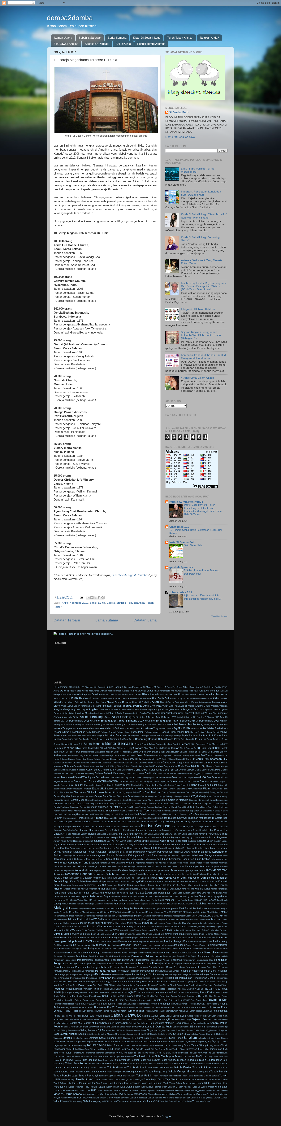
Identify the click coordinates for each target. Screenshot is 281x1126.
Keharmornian (137, 859)
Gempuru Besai (125, 796)
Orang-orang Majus (175, 934)
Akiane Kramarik (150, 694)
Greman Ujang (221, 803)
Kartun (212, 844)
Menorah (129, 916)
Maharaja (89, 904)
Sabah (106, 1015)
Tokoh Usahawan (180, 1079)
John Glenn (170, 834)
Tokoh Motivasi (136, 1067)
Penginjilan (220, 959)
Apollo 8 (120, 713)
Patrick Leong (220, 941)
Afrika (56, 690)
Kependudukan (84, 870)
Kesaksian (59, 874)
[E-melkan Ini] (88, 597)
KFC (82, 878)
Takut (151, 1045)
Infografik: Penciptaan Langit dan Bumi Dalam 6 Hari (201, 193)
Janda (193, 826)
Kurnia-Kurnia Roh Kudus (186, 501)
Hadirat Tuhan (104, 810)
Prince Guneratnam (112, 989)
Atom (131, 728)
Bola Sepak (207, 748)
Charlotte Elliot (145, 763)
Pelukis (145, 948)
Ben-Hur (202, 739)
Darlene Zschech (104, 773)
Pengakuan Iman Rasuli (65, 960)
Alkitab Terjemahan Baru (93, 702)
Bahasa (96, 732)
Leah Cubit (173, 896)
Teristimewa (78, 1053)
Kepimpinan (112, 870)
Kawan (161, 848)
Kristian (58, 888)
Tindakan (77, 1060)
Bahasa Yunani (212, 732)
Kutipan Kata (132, 892)
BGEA (66, 748)
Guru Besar (201, 807)
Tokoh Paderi (166, 1067)
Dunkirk (195, 781)
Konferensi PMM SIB (95, 885)
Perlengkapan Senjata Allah (182, 974)
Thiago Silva (212, 1056)
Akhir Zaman (135, 694)
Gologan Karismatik (97, 803)
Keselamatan (151, 874)
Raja (138, 996)
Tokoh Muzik (153, 1067)
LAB (142, 893)
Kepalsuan (58, 870)
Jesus (172, 830)
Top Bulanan (102, 1083)
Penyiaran (131, 967)
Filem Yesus (79, 792)
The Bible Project (180, 1053)
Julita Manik (156, 837)
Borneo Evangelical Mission (100, 752)
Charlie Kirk (117, 763)
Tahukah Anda (136, 602)
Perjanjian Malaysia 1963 (71, 974)
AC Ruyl (204, 687)
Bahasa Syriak (197, 732)
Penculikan (212, 952)
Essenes (58, 789)
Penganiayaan (101, 960)
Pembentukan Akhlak (203, 948)
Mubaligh (82, 923)
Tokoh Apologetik (170, 1060)
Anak (171, 706)
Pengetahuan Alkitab (159, 960)
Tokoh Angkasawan (150, 1060)
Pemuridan (185, 952)
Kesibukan (192, 874)
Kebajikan (199, 848)
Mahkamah (120, 903)
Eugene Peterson (83, 789)
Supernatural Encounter (98, 1041)
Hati (162, 814)
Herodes (81, 818)
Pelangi (75, 948)
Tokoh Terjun (150, 1079)
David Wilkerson (178, 773)
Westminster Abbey (78, 1097)
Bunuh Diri (176, 755)
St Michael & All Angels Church (198, 1034)
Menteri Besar (149, 916)
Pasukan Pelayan (136, 941)
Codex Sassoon (77, 770)
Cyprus (182, 770)
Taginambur (64, 1045)
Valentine (179, 1090)
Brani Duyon (152, 752)
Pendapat (58, 956)
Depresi (100, 777)
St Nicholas (219, 1034)
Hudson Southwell (178, 818)
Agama (64, 690)
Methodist (202, 915)
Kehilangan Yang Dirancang (112, 863)
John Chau (159, 834)
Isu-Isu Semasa (155, 826)
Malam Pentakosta (218, 903)
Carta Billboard (168, 759)
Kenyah (214, 866)
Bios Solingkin (155, 748)
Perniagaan (91, 978)
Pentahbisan (131, 963)
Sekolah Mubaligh (92, 1023)
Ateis (121, 728)
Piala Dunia (85, 985)
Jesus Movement (184, 830)
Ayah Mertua (167, 728)
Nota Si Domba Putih (182, 542)
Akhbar (125, 694)
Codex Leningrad (62, 770)
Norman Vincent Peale (136, 930)
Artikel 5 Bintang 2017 (131, 720)
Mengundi (120, 916)
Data (115, 773)
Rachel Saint (150, 992)
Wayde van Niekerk (205, 1094)
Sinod (183, 1030)
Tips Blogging (90, 1060)
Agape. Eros (75, 691)
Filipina (90, 792)
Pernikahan (104, 977)
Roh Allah (201, 1007)
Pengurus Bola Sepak (107, 963)
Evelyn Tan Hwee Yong (138, 788)
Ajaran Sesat (91, 694)
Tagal (56, 1045)
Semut (206, 1023)
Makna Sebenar (186, 903)
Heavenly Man (207, 814)
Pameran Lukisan (88, 937)
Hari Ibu (216, 811)
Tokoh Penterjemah (200, 1071)
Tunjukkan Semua (219, 616)
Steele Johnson (80, 1038)
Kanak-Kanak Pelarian (100, 844)
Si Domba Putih (179, 112)
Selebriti (132, 1023)
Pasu (115, 941)
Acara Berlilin (215, 687)
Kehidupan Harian (179, 859)
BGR (72, 748)
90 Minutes (148, 687)
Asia (221, 724)
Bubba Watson (99, 755)
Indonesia (152, 821)
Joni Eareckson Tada (70, 837)
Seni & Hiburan (71, 1027)
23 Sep (77, 687)
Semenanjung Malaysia (162, 1023)
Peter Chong (134, 981)
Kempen (163, 866)
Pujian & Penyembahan (77, 992)
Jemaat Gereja (104, 830)
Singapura (152, 1030)
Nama (218, 923)
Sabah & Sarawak (90, 37)
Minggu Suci (164, 919)
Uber (164, 1087)
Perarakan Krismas (196, 967)
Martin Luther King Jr (217, 908)
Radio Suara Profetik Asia (88, 996)
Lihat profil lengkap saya (180, 136)
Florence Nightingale (122, 792)
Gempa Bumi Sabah (105, 796)
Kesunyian (212, 874)
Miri (187, 919)
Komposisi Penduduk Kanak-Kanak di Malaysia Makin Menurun (203, 357)
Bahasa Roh (183, 732)
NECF (125, 926)
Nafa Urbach (209, 923)
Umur (99, 1090)
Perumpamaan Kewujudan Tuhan (69, 981)
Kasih (219, 844)
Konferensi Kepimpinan (72, 885)
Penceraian (198, 952)
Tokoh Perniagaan (126, 1075)
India (143, 821)
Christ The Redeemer (193, 763)
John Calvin (147, 834)
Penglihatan (76, 963)
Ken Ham (205, 866)
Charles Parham (80, 763)
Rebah (71, 1004)
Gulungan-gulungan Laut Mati (102, 807)
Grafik (198, 803)
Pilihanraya (141, 985)
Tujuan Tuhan (112, 1087)
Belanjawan (186, 739)
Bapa (159, 735)
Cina (175, 766)
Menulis (159, 916)
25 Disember (88, 687)
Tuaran (71, 1087)
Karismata (157, 844)
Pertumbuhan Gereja (204, 978)
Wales (115, 1094)
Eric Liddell (211, 785)
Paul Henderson (61, 945)
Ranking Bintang (213, 996)
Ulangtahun (221, 1086)
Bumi (157, 755)
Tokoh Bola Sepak (76, 1063)
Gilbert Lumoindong (218, 800)
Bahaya (223, 732)
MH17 (216, 916)
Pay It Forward (98, 945)
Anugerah (159, 709)
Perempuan (123, 970)
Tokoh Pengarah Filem (133, 1071)
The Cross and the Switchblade (89, 1056)
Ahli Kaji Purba (197, 690)
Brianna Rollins (187, 752)
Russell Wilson (68, 1016)
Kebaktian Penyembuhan (159, 851)
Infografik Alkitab (178, 821)
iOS (82, 826)
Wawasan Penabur (186, 1094)
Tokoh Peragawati (107, 1076)
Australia (145, 728)
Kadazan (192, 841)
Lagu (148, 892)
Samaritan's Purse (91, 1019)
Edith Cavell (107, 785)
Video (57, 1094)
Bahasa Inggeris (152, 732)
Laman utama (106, 620)
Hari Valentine (152, 814)
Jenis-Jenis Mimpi (120, 830)
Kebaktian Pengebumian (109, 851)
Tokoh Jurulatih (164, 1063)
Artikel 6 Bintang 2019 (139, 724)
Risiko (125, 1007)
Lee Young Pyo (214, 896)
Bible (78, 748)
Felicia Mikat (181, 789)
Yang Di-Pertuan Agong (89, 1101)
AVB (152, 728)
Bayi (121, 739)
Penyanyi (222, 963)
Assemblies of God (109, 728)
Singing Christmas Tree (169, 1030)
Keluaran (82, 866)
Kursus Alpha (118, 893)
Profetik (162, 989)
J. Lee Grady (183, 826)
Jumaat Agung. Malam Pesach (193, 837)
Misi (197, 919)
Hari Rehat (128, 814)
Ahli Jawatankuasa (179, 691)
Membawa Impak (66, 916)
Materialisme (135, 912)
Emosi (183, 785)
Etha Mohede (68, 789)
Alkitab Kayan (220, 698)
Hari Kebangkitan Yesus (75, 814)
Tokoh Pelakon (201, 1067)
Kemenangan (130, 866)
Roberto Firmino (159, 1007)
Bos (144, 752)
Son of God (139, 1034)
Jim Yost (63, 834)
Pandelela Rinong (107, 937)
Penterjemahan (161, 963)
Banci (93, 602)
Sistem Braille (193, 1030)
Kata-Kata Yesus (91, 848)
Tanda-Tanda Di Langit (196, 1045)
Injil (189, 821)
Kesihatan (201, 874)
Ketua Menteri (61, 878)
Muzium (137, 923)
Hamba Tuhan (126, 811)
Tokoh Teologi (121, 1079)
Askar (76, 728)
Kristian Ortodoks (71, 889)
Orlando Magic (213, 934)
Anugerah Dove (210, 709)
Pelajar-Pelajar (192, 945)
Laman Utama (63, 37)
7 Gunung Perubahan (132, 687)
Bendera (217, 739)
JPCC (147, 837)
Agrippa (125, 691)
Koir (146, 881)
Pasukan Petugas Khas (176, 941)
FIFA (190, 788)
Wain (109, 1094)
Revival (201, 1003)
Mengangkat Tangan (105, 916)
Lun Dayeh (222, 900)
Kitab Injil (135, 881)
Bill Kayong (122, 748)
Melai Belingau (213, 912)
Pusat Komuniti (95, 992)
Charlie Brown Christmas (99, 763)
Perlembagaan (161, 974)
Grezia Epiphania (61, 807)
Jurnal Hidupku (74, 841)
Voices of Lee (93, 1094)
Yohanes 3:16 (152, 1101)
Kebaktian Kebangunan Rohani (78, 851)
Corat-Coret (141, 769)
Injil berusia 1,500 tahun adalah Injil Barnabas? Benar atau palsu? (202, 597)
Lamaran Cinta (60, 896)
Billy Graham (135, 748)
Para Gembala (155, 937)
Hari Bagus (179, 811)
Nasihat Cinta (95, 926)
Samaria (77, 1019)
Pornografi (70, 988)
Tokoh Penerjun (113, 1072)
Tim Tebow (67, 1060)
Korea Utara (154, 885)
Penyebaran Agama (64, 967)
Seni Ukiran (94, 1027)
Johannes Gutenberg (107, 834)
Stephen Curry (114, 1038)
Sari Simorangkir (162, 1019)
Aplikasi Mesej (84, 713)
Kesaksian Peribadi (97, 43)
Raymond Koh (217, 999)
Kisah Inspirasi (112, 881)
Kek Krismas (160, 863)
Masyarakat (95, 912)
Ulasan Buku (59, 1090)
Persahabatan (118, 978)
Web (217, 1094)
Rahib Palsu (108, 996)
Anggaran (222, 706)
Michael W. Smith (94, 919)
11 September (61, 687)
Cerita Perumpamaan (209, 758)
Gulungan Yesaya (78, 807)
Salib (183, 1015)
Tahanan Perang (78, 1045)
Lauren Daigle (103, 896)
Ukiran (211, 1087)
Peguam (156, 945)
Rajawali (181, 996)
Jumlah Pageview (218, 837)
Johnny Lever (205, 834)
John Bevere (135, 833)
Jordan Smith (88, 837)
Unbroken (107, 1090)
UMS (93, 1090)
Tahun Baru (113, 1045)
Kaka (64, 844)
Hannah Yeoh (142, 810)
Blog (197, 747)
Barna (64, 739)
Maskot (85, 912)
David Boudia (138, 773)
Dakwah (190, 770)
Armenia (68, 717)
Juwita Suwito (141, 841)
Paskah (79, 941)
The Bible (166, 1052)
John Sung (193, 834)
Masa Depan (75, 912)
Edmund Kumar (122, 785)
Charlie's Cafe (130, 762)
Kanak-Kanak (82, 844)
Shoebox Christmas (142, 1026)
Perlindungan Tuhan (206, 974)
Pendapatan (69, 956)
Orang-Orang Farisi (155, 934)
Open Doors (117, 934)
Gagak (195, 792)
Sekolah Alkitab (220, 1019)
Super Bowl (81, 1041)
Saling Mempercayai (196, 1016)
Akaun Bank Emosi (112, 694)
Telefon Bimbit (165, 1049)
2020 (71, 687)
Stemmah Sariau (97, 1038)
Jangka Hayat (204, 826)
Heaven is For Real (189, 814)
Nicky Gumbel (88, 930)
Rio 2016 (112, 1007)
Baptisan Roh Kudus (210, 735)
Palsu (71, 937)
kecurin (101, 859)
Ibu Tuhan (76, 821)
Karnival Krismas (184, 844)
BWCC (204, 755)
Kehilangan (60, 862)
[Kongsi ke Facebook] (99, 597)
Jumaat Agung (170, 837)
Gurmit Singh (183, 807)
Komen (188, 881)
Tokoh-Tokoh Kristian (180, 37)
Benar (210, 739)
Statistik (121, 602)
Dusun (203, 781)
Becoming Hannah (146, 739)
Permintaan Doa (77, 978)
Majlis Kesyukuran (157, 904)
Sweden (166, 1041)
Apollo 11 (111, 713)
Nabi (199, 923)
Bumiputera (166, 755)
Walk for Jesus (126, 1094)
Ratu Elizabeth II (154, 1000)
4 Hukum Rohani (112, 687)
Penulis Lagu (189, 963)
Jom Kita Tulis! (219, 833)
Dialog (145, 777)
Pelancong (66, 948)
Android (214, 706)
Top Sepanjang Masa (135, 1083)
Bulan (147, 755)
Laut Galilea (138, 896)
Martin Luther (200, 908)
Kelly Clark (72, 866)
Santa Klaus (114, 1019)
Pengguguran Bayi (204, 960)
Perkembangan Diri (142, 974)
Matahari (105, 912)
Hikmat (89, 818)
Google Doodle (147, 803)
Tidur (221, 1056)
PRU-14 (208, 988)
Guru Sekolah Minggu (217, 807)
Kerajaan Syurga (152, 870)
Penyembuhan (117, 967)
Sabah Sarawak (125, 1015)
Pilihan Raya (128, 985)
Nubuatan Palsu (199, 930)
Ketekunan (222, 874)
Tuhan (93, 1086)
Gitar (77, 803)
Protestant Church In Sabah (190, 989)
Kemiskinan (153, 866)
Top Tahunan (155, 1083)
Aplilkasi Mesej (98, 713)
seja (189, 1019)
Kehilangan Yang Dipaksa (83, 862)
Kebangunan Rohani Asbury (77, 855)
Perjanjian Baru (207, 970)
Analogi (191, 706)
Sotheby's (162, 1034)
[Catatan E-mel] (81, 597)
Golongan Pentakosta (117, 803)
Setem (113, 1027)
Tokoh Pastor (183, 1067)
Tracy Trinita (175, 1083)
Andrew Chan (202, 705)
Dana (217, 770)
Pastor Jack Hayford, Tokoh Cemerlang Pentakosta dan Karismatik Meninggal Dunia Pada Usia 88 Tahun (203, 509)
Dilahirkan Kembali (162, 777)
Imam (107, 821)
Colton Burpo (93, 769)
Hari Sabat (140, 814)
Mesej (176, 916)
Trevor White (203, 1083)
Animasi (104, 709)
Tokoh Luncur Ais (98, 1067)
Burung (185, 755)
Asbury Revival (211, 724)
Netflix (168, 926)
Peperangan (142, 967)
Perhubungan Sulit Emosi (167, 971)
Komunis (214, 881)
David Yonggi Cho (194, 773)
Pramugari (87, 989)
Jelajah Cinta (73, 830)
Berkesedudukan (164, 744)
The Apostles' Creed (151, 1053)
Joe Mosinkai (74, 834)
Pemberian (74, 952)
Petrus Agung (186, 981)
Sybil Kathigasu (178, 1041)
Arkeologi (58, 717)
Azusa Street (197, 728)
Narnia (75, 926)
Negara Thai (143, 926)
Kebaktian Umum (182, 852)
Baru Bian (73, 739)
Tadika (224, 1041)
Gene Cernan (140, 796)
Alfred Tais (203, 694)
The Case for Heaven (217, 1053)
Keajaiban (177, 848)
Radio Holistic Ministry (189, 992)
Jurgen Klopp (60, 841)
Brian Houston (172, 752)
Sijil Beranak (104, 1030)
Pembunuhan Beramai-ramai (114, 953)
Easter (64, 785)
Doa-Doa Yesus (65, 781)
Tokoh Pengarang (156, 1071)
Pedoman (116, 945)
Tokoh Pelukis (61, 1071)
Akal (100, 694)
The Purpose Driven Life (174, 1056)
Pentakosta (144, 963)
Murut (123, 923)
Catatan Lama (145, 620)
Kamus (70, 844)
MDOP (182, 912)
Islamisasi (108, 826)
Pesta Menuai (120, 981)
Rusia (57, 1015)
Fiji (194, 789)
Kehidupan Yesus (219, 859)
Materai (125, 912)
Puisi (56, 992)
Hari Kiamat (94, 814)
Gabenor (181, 792)
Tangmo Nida (214, 1045)
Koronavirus (168, 885)
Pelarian (83, 948)
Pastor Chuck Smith (102, 941)
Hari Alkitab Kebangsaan (162, 811)
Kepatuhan (69, 870)
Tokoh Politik (144, 1075)
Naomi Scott (65, 926)
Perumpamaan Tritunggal (98, 981)
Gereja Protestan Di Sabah (115, 800)
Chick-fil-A (157, 763)
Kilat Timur (107, 878)
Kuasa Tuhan (168, 889)
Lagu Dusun (158, 893)
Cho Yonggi (176, 762)
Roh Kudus (213, 1007)
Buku (139, 755)
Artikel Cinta (123, 43)
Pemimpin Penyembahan (149, 953)
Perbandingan (77, 971)
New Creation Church (182, 926)
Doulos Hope (159, 781)
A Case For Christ (173, 687)
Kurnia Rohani (82, 892)
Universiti (159, 1090)
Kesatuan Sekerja (134, 874)
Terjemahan (89, 1053)
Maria (175, 908)
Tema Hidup (203, 1049)
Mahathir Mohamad (104, 904)
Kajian (57, 844)
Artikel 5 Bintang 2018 (158, 720)
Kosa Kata (198, 885)
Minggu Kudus (150, 919)
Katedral (103, 848)
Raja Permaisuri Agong (166, 996)
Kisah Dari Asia (182, 877)
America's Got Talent (91, 706)
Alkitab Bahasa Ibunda (103, 698)
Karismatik (168, 844)
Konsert (122, 885)
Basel (93, 739)
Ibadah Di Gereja (213, 818)
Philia (207, 981)
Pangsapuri (133, 937)
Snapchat (223, 1030)
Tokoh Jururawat (180, 1063)
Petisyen (175, 981)
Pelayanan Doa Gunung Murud (116, 948)
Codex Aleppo (221, 766)
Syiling (207, 1041)
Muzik (130, 923)
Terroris (119, 1052)
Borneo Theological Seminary (127, 752)
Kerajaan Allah (136, 870)
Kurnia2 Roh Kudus (100, 892)
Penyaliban (212, 963)
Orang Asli (130, 934)
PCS (108, 945)
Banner (153, 735)
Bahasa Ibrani (137, 732)
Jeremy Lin (141, 830)
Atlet (127, 728)
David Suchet (163, 773)
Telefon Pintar (178, 1049)
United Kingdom (147, 1090)
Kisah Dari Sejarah (204, 877)
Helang (217, 814)
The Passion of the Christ (147, 1056)
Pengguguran (189, 960)
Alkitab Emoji (176, 698)
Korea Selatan (140, 885)
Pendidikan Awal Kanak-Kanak (103, 956)
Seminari (188, 1023)
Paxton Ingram (83, 945)
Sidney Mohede (88, 1030)
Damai (198, 770)
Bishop (166, 748)
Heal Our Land (171, 814)
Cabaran (63, 759)
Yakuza (72, 1101)
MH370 (223, 915)
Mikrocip (132, 919)
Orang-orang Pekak (195, 934)
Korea (130, 885)
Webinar (223, 1094)
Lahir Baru (196, 893)
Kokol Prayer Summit (159, 881)
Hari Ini (224, 811)
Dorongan (147, 781)
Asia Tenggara (64, 728)
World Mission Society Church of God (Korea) (191, 1098)
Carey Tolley (134, 759)
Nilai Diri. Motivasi (104, 930)
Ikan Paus (91, 821)
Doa (203, 777)
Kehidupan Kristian (200, 859)
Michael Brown (60, 919)
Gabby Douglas (169, 792)
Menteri (138, 915)
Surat (111, 1041)
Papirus (143, 937)
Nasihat (83, 926)
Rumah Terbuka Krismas (200, 1011)
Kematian (102, 866)
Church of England (163, 766)
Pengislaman (61, 963)
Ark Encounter (220, 713)
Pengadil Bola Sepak (187, 956)
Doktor (77, 781)
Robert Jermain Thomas (140, 1007)
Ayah (158, 728)
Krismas (222, 885)
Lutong (57, 903)
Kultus (207, 889)
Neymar (198, 926)
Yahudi (57, 1101)
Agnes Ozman (100, 691)
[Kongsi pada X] (95, 597)
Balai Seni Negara (95, 735)
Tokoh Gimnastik (108, 1063)
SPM (170, 1034)
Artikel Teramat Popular (183, 724)
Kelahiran (214, 863)
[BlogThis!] (92, 597)
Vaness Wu (188, 1090)
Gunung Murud (170, 807)
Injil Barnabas (198, 821)
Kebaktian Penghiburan (134, 852)
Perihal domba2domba (151, 43)
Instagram (59, 826)
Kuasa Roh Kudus (152, 889)
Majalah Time (133, 904)
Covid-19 (168, 769)
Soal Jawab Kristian (66, 43)
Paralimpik (200, 937)
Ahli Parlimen (212, 690)
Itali (173, 826)
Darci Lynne (74, 773)
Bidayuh (103, 748)
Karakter (138, 844)
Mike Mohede (120, 919)
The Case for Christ (197, 1053)
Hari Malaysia (106, 814)
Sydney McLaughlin (195, 1041)
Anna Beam (114, 709)
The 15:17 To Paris (132, 1053)
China (166, 762)
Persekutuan (157, 978)
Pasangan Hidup (64, 941)
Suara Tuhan (176, 1038)
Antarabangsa (146, 709)
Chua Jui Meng (109, 766)
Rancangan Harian (195, 996)
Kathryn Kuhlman (142, 848)
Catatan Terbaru (67, 620)
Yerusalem (122, 1101)
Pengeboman (142, 960)
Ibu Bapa (66, 821)
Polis (210, 985)
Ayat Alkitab (182, 728)
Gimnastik (69, 803)
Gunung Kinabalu (154, 807)
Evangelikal (99, 788)
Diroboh (182, 777)
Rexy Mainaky (212, 1004)
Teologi (68, 1052)
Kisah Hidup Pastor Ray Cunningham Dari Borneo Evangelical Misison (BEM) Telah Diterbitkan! (203, 286)
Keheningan (150, 859)
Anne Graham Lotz (130, 709)
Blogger (166, 1116)
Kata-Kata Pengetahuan (71, 848)
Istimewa (125, 826)
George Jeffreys (166, 796)
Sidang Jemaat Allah (70, 1030)
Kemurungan (192, 866)
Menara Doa (89, 916)
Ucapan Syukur (199, 1087)
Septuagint (105, 1027)
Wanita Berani (154, 1094)
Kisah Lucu (124, 881)
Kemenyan (142, 866)
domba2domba (70, 18)
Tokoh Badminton (189, 1060)
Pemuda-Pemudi (170, 952)
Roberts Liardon (175, 1007)
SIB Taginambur (209, 1027)
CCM (192, 759)
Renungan (165, 1003)
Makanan (172, 903)
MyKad (145, 923)
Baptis (185, 735)
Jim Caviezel (216, 830)
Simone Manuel (133, 1030)
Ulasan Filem (72, 1090)
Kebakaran (210, 848)
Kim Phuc (131, 878)
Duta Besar (212, 781)
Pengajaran (204, 956)
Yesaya (132, 1101)
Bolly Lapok (221, 748)
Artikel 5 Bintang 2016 (103, 720)
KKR (141, 881)
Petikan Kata (164, 981)
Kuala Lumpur (125, 889)
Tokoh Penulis (218, 1071)
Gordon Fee (161, 803)
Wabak (103, 1094)
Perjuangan (89, 974)
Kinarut (153, 878)
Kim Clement (119, 878)
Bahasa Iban (123, 732)
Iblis (56, 821)
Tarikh (69, 1049)
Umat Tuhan (84, 1090)
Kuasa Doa (137, 889)
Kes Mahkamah (216, 870)
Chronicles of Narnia (92, 766)
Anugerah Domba (192, 709)
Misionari (216, 919)
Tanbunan (159, 1045)
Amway (165, 706)
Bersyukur (201, 744)
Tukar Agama (127, 1086)
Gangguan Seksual (218, 792)
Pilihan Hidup (115, 985)
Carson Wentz (148, 759)
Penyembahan (100, 967)
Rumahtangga (220, 1010)
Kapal (114, 844)
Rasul (121, 1000)
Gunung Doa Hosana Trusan (132, 807)
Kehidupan (162, 859)
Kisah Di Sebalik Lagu (146, 37)
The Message (127, 1056)
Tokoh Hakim (135, 1063)
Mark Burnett (185, 908)
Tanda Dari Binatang (174, 1045)
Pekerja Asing (167, 945)
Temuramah (216, 1049)
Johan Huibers (88, 833)
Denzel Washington (84, 777)
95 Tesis (158, 687)
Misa (192, 919)
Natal (107, 926)
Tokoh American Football (126, 1060)
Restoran (192, 1004)
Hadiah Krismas (89, 811)
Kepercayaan (100, 870)
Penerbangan (169, 956)
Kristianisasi (104, 888)
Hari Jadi (58, 814)
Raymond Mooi (60, 1004)
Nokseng (121, 930)
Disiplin (190, 777)
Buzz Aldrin (194, 755)
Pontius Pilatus (220, 985)
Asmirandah (85, 728)
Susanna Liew (146, 1041)
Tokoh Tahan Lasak (104, 1079)
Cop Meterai (127, 770)
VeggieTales (200, 1090)
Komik (195, 881)
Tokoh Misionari (117, 1067)
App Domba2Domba (145, 713)
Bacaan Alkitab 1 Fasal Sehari (69, 732)
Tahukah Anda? (209, 37)
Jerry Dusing (162, 830)
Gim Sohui (58, 803)
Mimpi (140, 919)
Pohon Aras (182, 985)
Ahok (80, 694)
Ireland (88, 826)
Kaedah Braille (220, 841)
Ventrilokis (211, 1090)
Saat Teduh (95, 1015)
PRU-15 (216, 989)
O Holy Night (213, 930)
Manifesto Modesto (106, 908)
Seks (125, 1023)
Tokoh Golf (123, 1063)
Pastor (87, 941)
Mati (143, 912)
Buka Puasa (119, 755)
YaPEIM (105, 1101)
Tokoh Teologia (135, 1079)
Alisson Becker (61, 698)
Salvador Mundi (214, 1016)
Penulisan (201, 963)
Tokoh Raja (199, 1076)
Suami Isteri (162, 1038)
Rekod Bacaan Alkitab (126, 1004)
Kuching (199, 888)
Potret (79, 989)
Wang (137, 1094)
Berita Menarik (94, 743)
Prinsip (141, 989)
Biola (146, 748)
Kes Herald (199, 870)
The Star (191, 1056)
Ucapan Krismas (184, 1087)
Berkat (138, 744)
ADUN (224, 687)
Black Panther (186, 748)
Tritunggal (216, 1083)
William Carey (106, 1098)
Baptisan (193, 735)
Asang (200, 724)
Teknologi (131, 1049)
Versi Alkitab (221, 1090)
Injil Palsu (210, 821)
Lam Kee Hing (208, 893)
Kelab (179, 863)
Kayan (168, 848)
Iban (225, 818)
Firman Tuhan (103, 792)
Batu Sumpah (112, 739)
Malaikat (201, 903)
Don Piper (123, 781)
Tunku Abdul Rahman (151, 1087)
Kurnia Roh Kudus (63, 892)
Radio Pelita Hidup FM (64, 996)
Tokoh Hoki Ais (149, 1063)
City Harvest (207, 766)
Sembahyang (143, 1023)
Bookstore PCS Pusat (76, 752)
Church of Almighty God (142, 766)
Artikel (76, 717)
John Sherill (181, 834)
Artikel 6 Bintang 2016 (97, 724)
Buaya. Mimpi (85, 755)
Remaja (155, 1003)
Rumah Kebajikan (179, 1011)
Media (189, 912)
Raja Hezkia (148, 996)
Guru (192, 807)
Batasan (100, 739)
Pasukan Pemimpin (154, 941)
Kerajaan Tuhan (169, 870)
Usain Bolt (169, 1090)
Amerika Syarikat (132, 705)
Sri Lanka (178, 1034)
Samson (104, 1019)
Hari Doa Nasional (203, 811)
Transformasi (189, 1083)
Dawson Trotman (212, 773)
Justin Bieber (127, 841)
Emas (177, 785)
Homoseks (130, 818)
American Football (111, 705)
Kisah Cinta (165, 877)
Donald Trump (135, 781)
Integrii (68, 826)
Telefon (154, 1049)
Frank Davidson (153, 792)
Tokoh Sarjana (212, 1076)
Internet (76, 826)
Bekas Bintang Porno (169, 739)
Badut (88, 732)
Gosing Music (173, 803)
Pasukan (123, 941)
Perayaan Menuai (62, 971)
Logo (124, 900)
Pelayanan (94, 948)
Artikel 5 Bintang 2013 (208, 717)
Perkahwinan (103, 974)
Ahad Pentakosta (162, 691)
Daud (128, 773)
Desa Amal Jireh (111, 777)
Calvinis (97, 759)
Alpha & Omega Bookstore (172, 702)
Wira (165, 1097)
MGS (210, 916)
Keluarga (92, 866)
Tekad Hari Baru (98, 1049)
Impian (121, 821)
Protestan (171, 989)
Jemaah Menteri (88, 830)
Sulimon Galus (213, 1038)
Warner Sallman (169, 1094)
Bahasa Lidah (168, 732)
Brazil (162, 751)
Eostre (201, 785)
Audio (137, 728)
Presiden (97, 988)
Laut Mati (149, 896)
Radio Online (221, 992)
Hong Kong (142, 818)
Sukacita (202, 1038)
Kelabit (206, 863)
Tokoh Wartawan (199, 1079)
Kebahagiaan (188, 848)
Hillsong (98, 817)
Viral (63, 1094)
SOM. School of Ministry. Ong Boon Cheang (112, 1034)
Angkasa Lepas (79, 709)
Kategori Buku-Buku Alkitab (120, 848)
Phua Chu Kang (70, 985)
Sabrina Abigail (150, 1015)
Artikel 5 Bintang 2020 (207, 720)
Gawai (57, 796)
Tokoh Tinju (164, 1079)
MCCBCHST (173, 912)
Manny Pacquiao (124, 908)
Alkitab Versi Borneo (118, 702)
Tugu (86, 1087)
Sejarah (196, 1019)
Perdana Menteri (105, 970)
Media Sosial (199, 912)
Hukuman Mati (195, 818)
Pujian (62, 992)
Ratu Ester (169, 1000)
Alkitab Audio (86, 698)
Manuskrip (167, 908)
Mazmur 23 (160, 912)
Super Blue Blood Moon (64, 1041)
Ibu (60, 821)
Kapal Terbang (125, 844)
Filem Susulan (66, 792)
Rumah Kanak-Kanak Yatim (158, 1011)
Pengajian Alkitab (219, 956)
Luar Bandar (182, 900)
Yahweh (65, 1101)
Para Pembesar (169, 937)
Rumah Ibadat (135, 1010)
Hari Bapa (190, 811)
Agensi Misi (87, 691)
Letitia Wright (77, 900)
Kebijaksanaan (78, 859)
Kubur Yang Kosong (184, 889)
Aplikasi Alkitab (69, 713)
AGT (132, 691)
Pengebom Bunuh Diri (122, 960)
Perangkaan (179, 967)
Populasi (59, 988)
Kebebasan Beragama (204, 855)
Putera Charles (110, 992)
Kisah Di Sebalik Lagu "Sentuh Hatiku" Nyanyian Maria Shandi (204, 216)
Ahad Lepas (146, 690)
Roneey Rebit (69, 1011)
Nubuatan (186, 930)
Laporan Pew (74, 896)
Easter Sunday (75, 785)
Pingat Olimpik (169, 985)
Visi (84, 1094)
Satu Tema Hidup (193, 545)
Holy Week (119, 818)
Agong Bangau (114, 691)
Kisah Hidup (98, 881)
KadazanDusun (205, 841)
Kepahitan (222, 866)
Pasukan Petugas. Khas (200, 941)
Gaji (207, 792)
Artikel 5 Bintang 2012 (187, 717)
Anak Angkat (181, 706)
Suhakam (190, 1037)
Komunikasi (203, 881)
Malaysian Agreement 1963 (84, 908)
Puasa (224, 988)
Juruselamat (87, 841)
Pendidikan (82, 956)
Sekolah (207, 1019)
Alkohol (135, 702)
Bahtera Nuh (60, 735)
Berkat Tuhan (148, 744)
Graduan (190, 803)
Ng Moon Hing (208, 926)
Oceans (223, 930)
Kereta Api (183, 870)
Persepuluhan (171, 978)
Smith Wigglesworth (209, 1030)
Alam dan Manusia (168, 694)
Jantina (214, 826)
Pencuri (223, 953)
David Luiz (150, 773)
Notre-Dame (176, 930)
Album (181, 694)
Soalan (82, 1034)
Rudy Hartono (88, 1011)
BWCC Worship (215, 755)
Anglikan (94, 709)
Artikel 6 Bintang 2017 (118, 724)
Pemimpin (132, 953)
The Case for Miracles (64, 1056)
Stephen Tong (129, 1038)
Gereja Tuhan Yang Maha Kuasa (144, 800)
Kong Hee (112, 885)
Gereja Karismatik (62, 800)
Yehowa (113, 1101)
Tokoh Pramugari (160, 1076)
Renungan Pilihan (179, 1004)
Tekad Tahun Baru (116, 1049)
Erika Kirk (222, 785)
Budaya (109, 755)
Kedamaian (125, 859)
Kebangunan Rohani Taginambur (174, 855)
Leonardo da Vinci (62, 900)
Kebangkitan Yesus (201, 851)
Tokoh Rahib (187, 1076)
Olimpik (58, 933)
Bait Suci (81, 735)
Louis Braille (151, 900)
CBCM (186, 759)
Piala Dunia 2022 (100, 985)
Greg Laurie (207, 803)
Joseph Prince (118, 837)
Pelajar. (202, 945)
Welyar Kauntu (60, 1098)
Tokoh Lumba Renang (77, 1067)
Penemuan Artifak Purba (146, 956)
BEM (194, 739)
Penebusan (124, 956)
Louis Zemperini (166, 900)
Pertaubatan (185, 978)
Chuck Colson (123, 766)
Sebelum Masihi (178, 1019)
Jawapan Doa (60, 830)
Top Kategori (116, 1083)
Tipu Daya (102, 1060)
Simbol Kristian (118, 1030)
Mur (112, 923)
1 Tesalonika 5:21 (180, 592)
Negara (132, 926)
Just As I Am (113, 841)
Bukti (133, 755)
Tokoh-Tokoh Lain (62, 1083)
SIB (191, 1026)
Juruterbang (100, 841)
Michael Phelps (76, 919)
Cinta (181, 766)
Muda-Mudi (94, 923)
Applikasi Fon (180, 713)
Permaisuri (64, 978)
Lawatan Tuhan (160, 896)
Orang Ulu (140, 934)
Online (108, 934)
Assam (95, 728)
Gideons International (199, 800)
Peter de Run (149, 981)
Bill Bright (112, 748)
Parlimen (211, 937)
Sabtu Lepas (166, 1016)
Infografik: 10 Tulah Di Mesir (198, 309)
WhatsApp (94, 1098)
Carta (158, 759)
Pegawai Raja (146, 945)
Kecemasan (91, 859)
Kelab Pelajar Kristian (192, 863)
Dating (122, 773)
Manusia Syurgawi (152, 908)
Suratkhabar (132, 1041)
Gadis (189, 792)
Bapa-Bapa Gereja (172, 735)
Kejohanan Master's (145, 863)
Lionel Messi (90, 900)
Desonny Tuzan (127, 777)
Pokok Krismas (195, 985)
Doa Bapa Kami (215, 777)
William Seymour (121, 1098)
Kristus (114, 889)
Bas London (84, 739)
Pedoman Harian (130, 945)
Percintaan (89, 971)
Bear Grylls (129, 739)
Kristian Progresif (89, 889)
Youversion (198, 1101)
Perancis (153, 967)
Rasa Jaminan (102, 1000)
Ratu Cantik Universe (135, 1000)
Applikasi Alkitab (163, 713)
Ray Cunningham (199, 1000)
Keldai (63, 866)
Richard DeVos (86, 1007)
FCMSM (171, 789)
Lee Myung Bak (186, 896)
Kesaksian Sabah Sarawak (109, 874)
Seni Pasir (83, 1027)
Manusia (138, 908)
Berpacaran (187, 744)
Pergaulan (134, 971)
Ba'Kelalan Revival (213, 728)
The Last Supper (112, 1056)
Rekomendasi (143, 1004)
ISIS (100, 826)
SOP (147, 1034)
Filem (206, 788)
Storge (153, 1038)
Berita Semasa (117, 37)
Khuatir (88, 878)
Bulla (152, 755)
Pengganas (176, 960)
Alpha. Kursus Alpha (194, 702)
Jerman (152, 830)
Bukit (128, 755)
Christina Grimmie (72, 766)
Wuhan (217, 1098)
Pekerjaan (179, 945)
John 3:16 (122, 833)
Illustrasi (100, 821)
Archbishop (194, 713)
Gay (63, 796)
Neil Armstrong (157, 926)
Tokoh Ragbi (175, 1076)
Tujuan (101, 1086)
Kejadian (130, 862)
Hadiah (57, 811)
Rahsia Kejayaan (126, 996)
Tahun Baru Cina (127, 1045)
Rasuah (113, 1000)
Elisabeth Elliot (138, 785)
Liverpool (101, 900)
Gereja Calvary (220, 796)
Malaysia (62, 907)
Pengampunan (85, 960)
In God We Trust (132, 821)
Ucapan (171, 1087)
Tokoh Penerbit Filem (95, 1071)
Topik (165, 1083)
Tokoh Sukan (85, 1079)
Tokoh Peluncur (76, 1072)
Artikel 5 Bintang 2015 (77, 720)
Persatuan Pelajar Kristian (138, 978)
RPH (78, 1011)
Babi (225, 728)
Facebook (156, 788)
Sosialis (153, 1034)
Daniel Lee (63, 773)
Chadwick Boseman (63, 763)
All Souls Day (145, 702)
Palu (77, 937)
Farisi (164, 789)
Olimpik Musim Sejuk (74, 934)
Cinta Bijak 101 (179, 526)
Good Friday (134, 803)
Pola (205, 985)
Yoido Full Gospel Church (171, 1101)
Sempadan (198, 1023)
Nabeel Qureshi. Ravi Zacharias (181, 923)
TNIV (110, 1060)
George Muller (181, 796)
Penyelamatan (82, 967)
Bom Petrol (59, 751)
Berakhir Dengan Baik (72, 744)
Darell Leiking (87, 773)
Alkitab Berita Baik (159, 698)
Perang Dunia (165, 967)
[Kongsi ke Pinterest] (103, 597)
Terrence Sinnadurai (105, 1053)
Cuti (176, 770)
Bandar (126, 735)
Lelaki (224, 896)
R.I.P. (140, 992)
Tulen (137, 1087)
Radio (175, 992)
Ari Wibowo (206, 713)
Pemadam (154, 948)
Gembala (71, 796)
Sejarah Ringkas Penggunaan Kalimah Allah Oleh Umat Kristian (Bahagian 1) (201, 335)
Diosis (175, 777)
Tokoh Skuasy (68, 1079)
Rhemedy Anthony (69, 1007)
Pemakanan (165, 948)
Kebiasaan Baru (62, 859)
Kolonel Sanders (176, 881)
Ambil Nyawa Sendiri (70, 706)
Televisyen (191, 1049)
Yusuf (207, 1101)
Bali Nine (110, 735)
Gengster (152, 796)
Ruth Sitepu (82, 1015)
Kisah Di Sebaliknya (80, 881)
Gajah (202, 792)
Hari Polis (118, 814)
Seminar (179, 1023)
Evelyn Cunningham (116, 789)
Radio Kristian (207, 992)
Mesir (194, 916)
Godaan (84, 803)
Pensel (121, 963)
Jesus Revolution (201, 830)
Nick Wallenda (73, 930)
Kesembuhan (168, 874)
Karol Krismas (201, 844)
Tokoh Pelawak (220, 1067)
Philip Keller (215, 981)
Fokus (136, 792)
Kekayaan (171, 863)
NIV (115, 930)
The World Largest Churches (131, 575)
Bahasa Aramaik (108, 732)
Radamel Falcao (163, 992)
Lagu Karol (171, 892)
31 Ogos (98, 687)
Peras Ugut (212, 967)
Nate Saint (115, 926)
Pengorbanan (90, 963)
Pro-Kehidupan (151, 989)
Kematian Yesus (115, 866)
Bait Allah (72, 735)
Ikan (83, 821)
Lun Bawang (209, 900)
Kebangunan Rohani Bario (143, 855)
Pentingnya (176, 963)
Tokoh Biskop (207, 1059)
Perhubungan (147, 970)
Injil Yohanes (222, 821)
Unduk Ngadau (132, 1090)
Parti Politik (221, 937)
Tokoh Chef (93, 1063)
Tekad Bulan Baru (81, 1049)
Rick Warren (99, 1007)
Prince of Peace (129, 989)
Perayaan (222, 967)
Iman (113, 821)
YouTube (188, 1101)
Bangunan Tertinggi (140, 735)
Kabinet (164, 840)
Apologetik (130, 713)
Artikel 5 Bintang (147, 717)
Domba (93, 781)
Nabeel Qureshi (157, 923)
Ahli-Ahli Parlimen (69, 694)
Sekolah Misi (75, 1023)
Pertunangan (221, 978)
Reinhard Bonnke (106, 1003)
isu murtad (135, 826)
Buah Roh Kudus (70, 755)
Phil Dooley (198, 981)
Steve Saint (143, 1038)
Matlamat (150, 912)
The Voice (201, 1056)
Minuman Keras (178, 919)
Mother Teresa (70, 923)
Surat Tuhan (120, 1041)
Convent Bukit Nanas (111, 770)
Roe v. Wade (190, 1007)
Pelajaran (212, 945)
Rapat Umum (89, 1000)
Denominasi (67, 777)
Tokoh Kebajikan (197, 1063)
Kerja (190, 870)
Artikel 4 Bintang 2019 (75, 602)
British (198, 751)
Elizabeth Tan (151, 785)
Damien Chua (208, 770)
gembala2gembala (181, 567)
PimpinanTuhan (155, 985)
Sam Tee (68, 1019)
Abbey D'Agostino (191, 687)
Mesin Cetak (185, 916)
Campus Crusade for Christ (114, 759)
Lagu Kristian (184, 893)
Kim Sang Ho (142, 878)
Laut (130, 896)
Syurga (216, 1041)
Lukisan (198, 900)
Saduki (176, 1016)
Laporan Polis (87, 896)
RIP (119, 1007)
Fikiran (199, 789)
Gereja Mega (77, 800)
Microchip (109, 919)
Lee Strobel (200, 896)
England (192, 785)
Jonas (56, 837)
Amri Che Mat (152, 705)
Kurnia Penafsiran (219, 889)
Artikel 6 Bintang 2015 (76, 724)
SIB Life (197, 1027)
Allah (155, 702)
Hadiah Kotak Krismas (71, 811)
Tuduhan (79, 1087)
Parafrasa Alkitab (186, 937)
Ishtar (94, 826)
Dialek (138, 777)
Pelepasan (136, 948)
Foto (141, 792)
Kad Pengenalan (179, 841)
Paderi (63, 937)
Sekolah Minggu (61, 1023)
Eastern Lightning (92, 785)
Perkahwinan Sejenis (121, 974)
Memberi (79, 916)
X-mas (224, 1098)
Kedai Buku (112, 859)
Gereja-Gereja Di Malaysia (174, 800)
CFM (225, 759)
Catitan (179, 759)
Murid (117, 923)
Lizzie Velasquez (113, 900)
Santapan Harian (129, 1019)
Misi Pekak (205, 919)
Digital (151, 777)
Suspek (158, 1041)
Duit (167, 781)
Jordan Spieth (103, 837)
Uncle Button (118, 1090)
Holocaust (109, 818)
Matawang (115, 912)
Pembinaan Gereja (90, 952)
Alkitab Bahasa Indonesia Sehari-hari (132, 698)
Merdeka (168, 916)
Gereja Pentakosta (94, 800)
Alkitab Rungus (60, 702)
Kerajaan (123, 870)
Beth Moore (212, 744)
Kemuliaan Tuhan (176, 866)
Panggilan (122, 937)
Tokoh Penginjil (178, 1071)
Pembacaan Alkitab (182, 948)
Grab (183, 803)
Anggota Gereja (62, 709)
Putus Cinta (123, 992)
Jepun (132, 830)
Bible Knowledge (90, 748)
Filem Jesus (216, 789)
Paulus (72, 945)
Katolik (154, 848)
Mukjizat (105, 923)
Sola (89, 1034)
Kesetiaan (181, 874)
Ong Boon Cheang (95, 934)
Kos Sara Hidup (184, 885)
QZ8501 (133, 992)
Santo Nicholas (145, 1019)
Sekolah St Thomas (112, 1023)
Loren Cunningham (136, 900)
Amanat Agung (211, 702)
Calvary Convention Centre (80, 759)
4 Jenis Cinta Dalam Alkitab (197, 377)
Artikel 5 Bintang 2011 (166, 717)
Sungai (224, 1038)
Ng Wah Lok (221, 926)
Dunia (101, 602)
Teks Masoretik (143, 1049)
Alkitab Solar (74, 702)
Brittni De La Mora (210, 752)
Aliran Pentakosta (218, 694)
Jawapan (223, 826)
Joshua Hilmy (134, 837)
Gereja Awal (205, 796)
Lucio (190, 900)
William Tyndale (155, 1098)
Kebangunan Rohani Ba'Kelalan (109, 855)
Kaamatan (154, 841)
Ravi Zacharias (182, 1000)
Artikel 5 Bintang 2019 (184, 720)
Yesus (140, 1101)
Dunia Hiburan (184, 781)
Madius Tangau (76, 904)
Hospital (152, 818)
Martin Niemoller (61, 912)
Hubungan (161, 818)
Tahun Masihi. (142, 1045)
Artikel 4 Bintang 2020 (125, 717)
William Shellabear (138, 1098)
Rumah (98, 1011)
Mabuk (65, 904)
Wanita (144, 1094)
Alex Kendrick (191, 694)
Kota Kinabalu (210, 885)
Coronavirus (155, 769)
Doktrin (84, 781)
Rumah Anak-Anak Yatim (114, 1011)
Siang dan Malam (180, 1027)
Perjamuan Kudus (189, 970)
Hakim (116, 811)
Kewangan (74, 878)
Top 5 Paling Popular (83, 1083)
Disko (197, 777)
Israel (117, 826)
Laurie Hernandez (119, 896)
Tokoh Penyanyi (88, 1075)
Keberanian (222, 855)
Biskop (175, 748)
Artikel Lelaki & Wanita (160, 724)
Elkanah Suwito (166, 785)
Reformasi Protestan (85, 1003)
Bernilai (176, 744)
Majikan (144, 904)
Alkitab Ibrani (206, 698)
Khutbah (97, 878)
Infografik (164, 821)
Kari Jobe (147, 844)
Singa (143, 1030)
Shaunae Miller (124, 1027)
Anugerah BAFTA (173, 709)
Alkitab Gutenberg (191, 698)
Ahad (137, 691)
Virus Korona (74, 1094)
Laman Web (222, 893)
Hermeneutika (69, 818)
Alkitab (73, 698)
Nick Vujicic (60, 930)
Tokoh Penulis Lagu (66, 1075)
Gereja (111, 602)
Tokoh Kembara (213, 1063)
